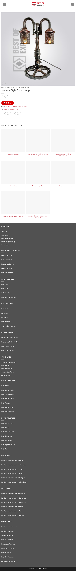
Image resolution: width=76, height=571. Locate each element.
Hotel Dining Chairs (7, 399)
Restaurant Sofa (6, 268)
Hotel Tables (5, 403)
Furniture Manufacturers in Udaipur (12, 478)
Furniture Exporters (7, 531)
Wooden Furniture (7, 535)
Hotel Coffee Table (7, 411)
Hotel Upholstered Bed (8, 445)
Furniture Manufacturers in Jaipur (12, 469)
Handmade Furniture (8, 544)
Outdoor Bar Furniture (8, 326)
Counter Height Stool (38, 186)
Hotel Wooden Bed (7, 432)
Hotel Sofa (4, 449)
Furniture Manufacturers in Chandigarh (14, 482)
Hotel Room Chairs (7, 390)
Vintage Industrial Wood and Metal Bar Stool (38, 217)
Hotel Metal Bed (6, 436)
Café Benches (6, 293)
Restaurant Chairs (7, 255)
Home (3, 87)
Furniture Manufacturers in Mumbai (13, 494)
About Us (4, 232)
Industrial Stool (13, 186)
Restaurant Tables (7, 260)
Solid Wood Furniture (8, 561)
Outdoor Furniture (7, 273)
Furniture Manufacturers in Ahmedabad (14, 465)
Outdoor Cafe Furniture (8, 297)
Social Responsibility (8, 242)
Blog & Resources (7, 238)
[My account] (72, 4)
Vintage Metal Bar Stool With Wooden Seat (37, 155)
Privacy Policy (5, 365)
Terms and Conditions (8, 362)
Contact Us (5, 245)
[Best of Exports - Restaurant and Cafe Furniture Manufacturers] (38, 4)
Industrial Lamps (24, 87)
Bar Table (4, 313)
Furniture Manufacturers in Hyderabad (13, 502)
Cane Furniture (6, 552)
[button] (4, 4)
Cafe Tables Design (7, 350)
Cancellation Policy (7, 372)
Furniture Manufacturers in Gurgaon (13, 515)
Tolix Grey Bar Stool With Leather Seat (13, 216)
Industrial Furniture (11, 87)
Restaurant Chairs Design (9, 337)
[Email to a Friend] (13, 113)
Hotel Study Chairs (7, 394)
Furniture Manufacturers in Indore (12, 473)
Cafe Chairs (5, 284)
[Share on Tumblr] (19, 113)
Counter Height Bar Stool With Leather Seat (63, 155)
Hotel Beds (5, 427)
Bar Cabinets (5, 322)
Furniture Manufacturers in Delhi (12, 461)
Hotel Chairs (5, 386)
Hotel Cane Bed (6, 440)
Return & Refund (6, 369)
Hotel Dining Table (7, 407)
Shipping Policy (6, 375)
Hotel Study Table (7, 423)
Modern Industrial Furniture (11, 109)
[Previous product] (6, 96)
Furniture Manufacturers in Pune (12, 511)
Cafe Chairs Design (7, 346)
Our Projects (5, 235)
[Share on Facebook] (6, 113)
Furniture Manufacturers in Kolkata (12, 507)
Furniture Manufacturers (9, 527)
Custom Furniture (7, 540)
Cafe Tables (5, 288)
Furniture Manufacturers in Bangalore (13, 498)
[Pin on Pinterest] (16, 113)
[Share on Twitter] (9, 113)
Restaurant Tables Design (9, 342)
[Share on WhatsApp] (3, 113)
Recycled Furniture (7, 557)
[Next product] (3, 96)
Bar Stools (4, 317)
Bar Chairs (4, 309)
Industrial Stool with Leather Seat (63, 186)
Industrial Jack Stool (13, 154)
